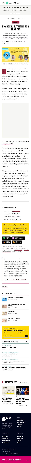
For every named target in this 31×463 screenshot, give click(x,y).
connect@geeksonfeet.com (9, 248)
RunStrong (23, 10)
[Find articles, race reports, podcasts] (3, 2)
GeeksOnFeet (16, 214)
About (18, 443)
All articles (20, 420)
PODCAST (21, 18)
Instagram (20, 438)
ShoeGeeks (13, 10)
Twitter (19, 441)
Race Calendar (16, 7)
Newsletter (5, 443)
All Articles (6, 7)
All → (27, 341)
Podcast (6, 10)
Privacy (9, 451)
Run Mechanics (15, 13)
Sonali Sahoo (22, 141)
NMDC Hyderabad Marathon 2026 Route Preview (7, 400)
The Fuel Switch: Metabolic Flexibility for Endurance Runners (22, 400)
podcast (5, 286)
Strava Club (20, 436)
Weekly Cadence (16, 219)
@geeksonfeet (16, 211)
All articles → (24, 382)
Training (25, 7)
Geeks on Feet (11, 18)
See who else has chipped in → (16, 279)
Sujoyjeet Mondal (7, 144)
